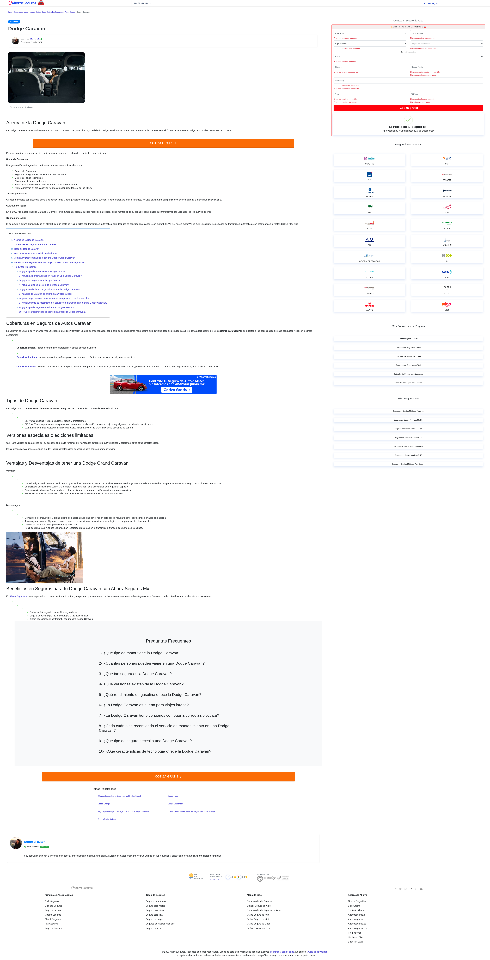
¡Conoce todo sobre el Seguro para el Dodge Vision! (119, 796)
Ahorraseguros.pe (357, 923)
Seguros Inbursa (53, 910)
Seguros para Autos (156, 901)
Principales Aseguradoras (59, 895)
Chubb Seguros (53, 919)
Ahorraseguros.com (358, 928)
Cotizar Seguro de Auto (259, 906)
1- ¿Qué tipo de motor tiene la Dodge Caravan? (43, 271)
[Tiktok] (411, 889)
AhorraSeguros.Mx (19, 596)
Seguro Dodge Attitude (107, 819)
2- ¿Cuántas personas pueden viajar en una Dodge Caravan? (50, 276)
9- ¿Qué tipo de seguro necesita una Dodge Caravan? (46, 307)
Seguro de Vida (154, 928)
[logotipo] (82, 888)
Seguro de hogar (154, 919)
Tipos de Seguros (140, 3)
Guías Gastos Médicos (258, 928)
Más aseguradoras (408, 398)
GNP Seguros (52, 901)
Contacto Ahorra (356, 910)
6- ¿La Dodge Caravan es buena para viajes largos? (45, 294)
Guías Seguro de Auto (258, 915)
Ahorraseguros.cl (356, 915)
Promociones (354, 933)
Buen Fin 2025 (355, 941)
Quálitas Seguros (53, 906)
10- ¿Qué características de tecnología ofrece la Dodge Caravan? (52, 312)
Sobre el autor (34, 841)
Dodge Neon (173, 796)
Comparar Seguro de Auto (408, 20)
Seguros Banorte (53, 928)
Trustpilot (214, 879)
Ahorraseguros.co (357, 919)
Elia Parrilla (35, 39)
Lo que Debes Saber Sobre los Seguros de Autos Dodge (52, 12)
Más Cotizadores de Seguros (408, 326)
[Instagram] (405, 889)
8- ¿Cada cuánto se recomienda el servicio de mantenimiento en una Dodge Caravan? (63, 303)
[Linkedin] (416, 889)
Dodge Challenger (175, 804)
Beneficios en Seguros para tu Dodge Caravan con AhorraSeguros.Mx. (50, 262)
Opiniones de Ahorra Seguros (216, 875)
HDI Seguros (51, 923)
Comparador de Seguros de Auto (263, 910)
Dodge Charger (104, 804)
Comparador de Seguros (259, 901)
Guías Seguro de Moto (258, 919)
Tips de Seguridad (357, 901)
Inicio (10, 12)
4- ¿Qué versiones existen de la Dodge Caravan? (44, 285)
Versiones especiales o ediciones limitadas (35, 253)
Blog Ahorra (354, 906)
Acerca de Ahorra (357, 895)
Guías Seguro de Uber (258, 923)
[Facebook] (395, 889)
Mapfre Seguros (53, 915)
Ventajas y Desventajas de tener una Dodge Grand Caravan (44, 258)
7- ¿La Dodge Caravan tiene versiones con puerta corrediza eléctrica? (54, 298)
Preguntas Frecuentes (25, 267)
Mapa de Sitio (254, 895)
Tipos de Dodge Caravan (26, 249)
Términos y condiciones (282, 952)
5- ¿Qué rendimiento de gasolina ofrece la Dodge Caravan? (49, 289)
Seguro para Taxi (154, 915)
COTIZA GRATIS (162, 143)
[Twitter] (400, 889)
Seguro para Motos (155, 906)
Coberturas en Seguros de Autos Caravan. (35, 244)
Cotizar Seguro (432, 3)
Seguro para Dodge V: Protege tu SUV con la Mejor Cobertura (123, 811)
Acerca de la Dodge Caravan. (29, 240)
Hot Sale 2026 (355, 937)
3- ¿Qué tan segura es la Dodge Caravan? (40, 280)
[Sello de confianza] (283, 877)
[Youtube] (421, 889)
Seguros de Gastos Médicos (160, 923)
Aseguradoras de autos (408, 144)
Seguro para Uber (155, 910)
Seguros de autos (21, 12)
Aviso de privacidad (317, 952)
